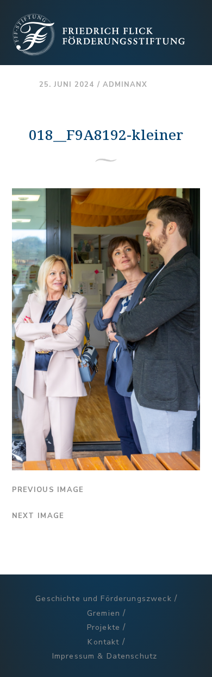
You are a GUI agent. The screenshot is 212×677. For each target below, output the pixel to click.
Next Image (38, 516)
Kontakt (103, 642)
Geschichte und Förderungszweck (103, 598)
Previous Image (48, 490)
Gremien (103, 613)
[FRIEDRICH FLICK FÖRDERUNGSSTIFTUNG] (99, 51)
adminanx (125, 85)
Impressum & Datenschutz (104, 656)
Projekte (103, 627)
